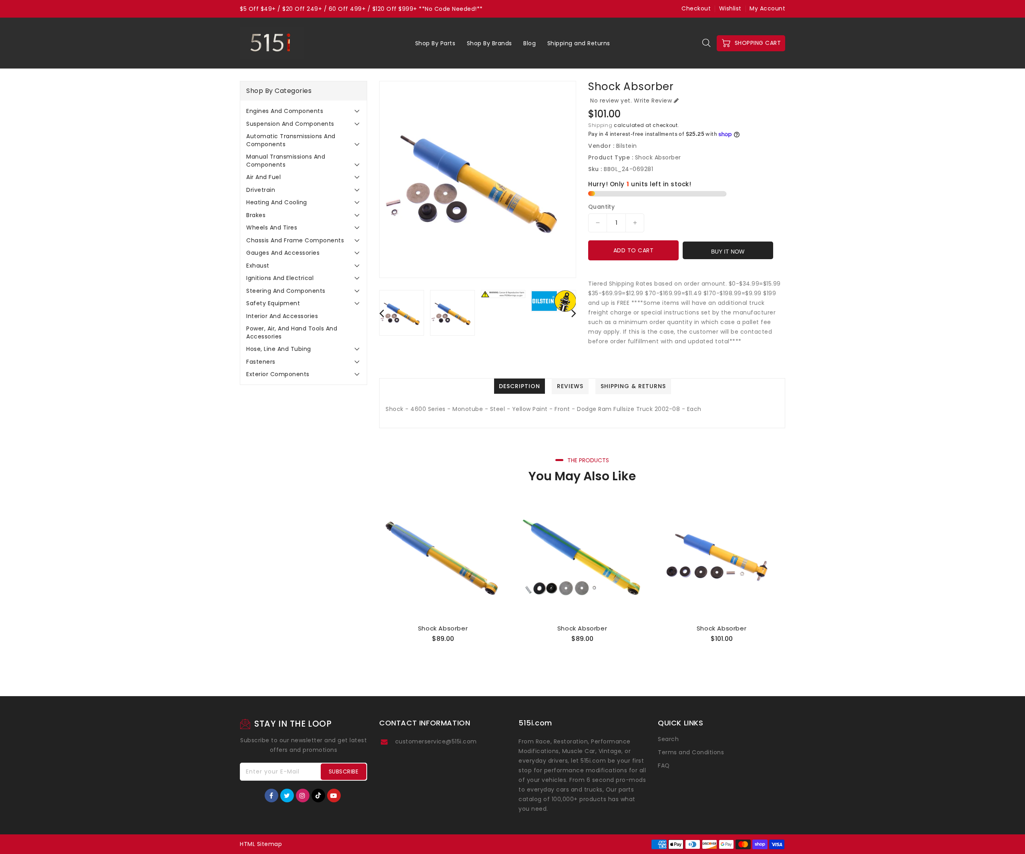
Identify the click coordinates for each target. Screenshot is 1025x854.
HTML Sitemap (261, 844)
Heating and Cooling (276, 202)
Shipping (600, 125)
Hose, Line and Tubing (278, 349)
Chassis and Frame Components (295, 240)
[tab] (303, 111)
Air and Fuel (263, 177)
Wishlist (730, 8)
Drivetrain (260, 190)
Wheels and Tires (271, 228)
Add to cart (633, 250)
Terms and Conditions (691, 752)
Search (668, 739)
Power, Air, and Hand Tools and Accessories (291, 332)
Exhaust (257, 266)
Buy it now (727, 251)
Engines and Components (284, 111)
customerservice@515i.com (436, 741)
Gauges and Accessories (283, 253)
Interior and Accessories (282, 316)
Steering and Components (286, 291)
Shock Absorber (443, 628)
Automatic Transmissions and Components (291, 140)
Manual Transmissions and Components (285, 161)
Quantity (601, 206)
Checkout (696, 8)
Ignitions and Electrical (280, 278)
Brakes (255, 215)
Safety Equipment (273, 303)
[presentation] (381, 313)
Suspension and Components (290, 124)
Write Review (653, 101)
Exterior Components (278, 374)
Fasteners (260, 362)
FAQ (664, 765)
